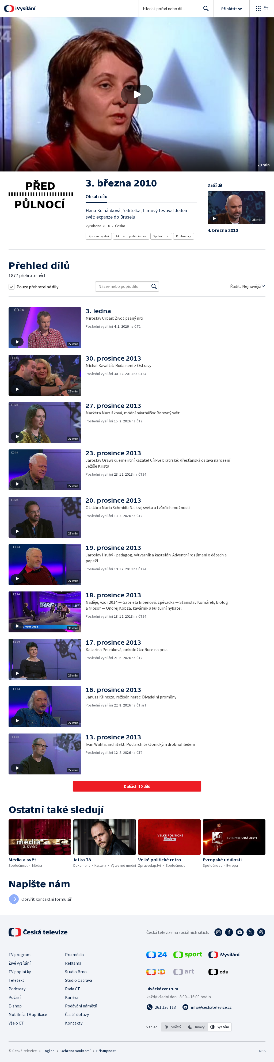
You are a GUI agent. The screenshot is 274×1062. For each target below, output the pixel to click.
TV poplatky (20, 971)
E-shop (15, 1005)
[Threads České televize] (261, 932)
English (48, 1050)
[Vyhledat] (154, 286)
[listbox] (196, 1027)
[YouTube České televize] (239, 932)
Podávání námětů (81, 1005)
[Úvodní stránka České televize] (38, 932)
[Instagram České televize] (218, 932)
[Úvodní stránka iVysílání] (24, 8)
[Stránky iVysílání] (224, 956)
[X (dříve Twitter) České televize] (250, 932)
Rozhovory (183, 236)
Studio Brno (76, 971)
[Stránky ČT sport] (187, 956)
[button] (137, 94)
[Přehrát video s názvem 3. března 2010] (137, 94)
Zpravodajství (99, 236)
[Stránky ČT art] (183, 973)
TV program (20, 954)
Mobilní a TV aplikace (28, 1014)
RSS (262, 1050)
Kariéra (71, 997)
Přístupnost (106, 1050)
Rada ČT (72, 988)
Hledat (206, 8)
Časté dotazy (77, 1014)
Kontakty (73, 1023)
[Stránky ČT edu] (218, 973)
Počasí (15, 997)
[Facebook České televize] (229, 932)
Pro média (74, 954)
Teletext (16, 980)
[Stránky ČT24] (156, 956)
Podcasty (17, 988)
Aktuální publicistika (131, 236)
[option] (172, 1027)
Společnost (161, 236)
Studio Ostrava (78, 980)
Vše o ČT (16, 1023)
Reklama (73, 963)
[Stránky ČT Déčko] (155, 973)
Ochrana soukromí (75, 1050)
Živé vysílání (20, 963)
